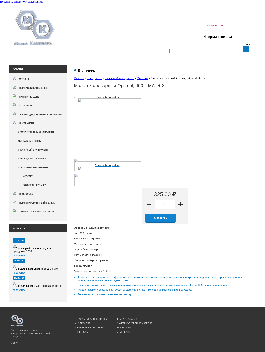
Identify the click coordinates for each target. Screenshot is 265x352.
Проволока (26, 194)
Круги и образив (127, 319)
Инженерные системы (89, 327)
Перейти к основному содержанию (21, 1)
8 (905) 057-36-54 (91, 25)
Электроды (81, 332)
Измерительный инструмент (36, 132)
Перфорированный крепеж (91, 319)
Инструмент (26, 123)
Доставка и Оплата (146, 51)
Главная (40, 51)
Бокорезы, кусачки (34, 185)
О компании (74, 51)
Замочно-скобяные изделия (37, 211)
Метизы (24, 79)
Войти (247, 8)
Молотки (28, 176)
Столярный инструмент (33, 150)
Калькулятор (188, 51)
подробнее (19, 255)
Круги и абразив (29, 97)
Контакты (223, 51)
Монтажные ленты (29, 141)
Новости (108, 51)
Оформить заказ (216, 25)
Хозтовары (26, 105)
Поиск (247, 44)
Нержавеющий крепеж (33, 88)
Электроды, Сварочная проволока (41, 114)
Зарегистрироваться (228, 8)
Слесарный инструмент (33, 167)
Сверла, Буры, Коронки (32, 158)
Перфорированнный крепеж (37, 203)
